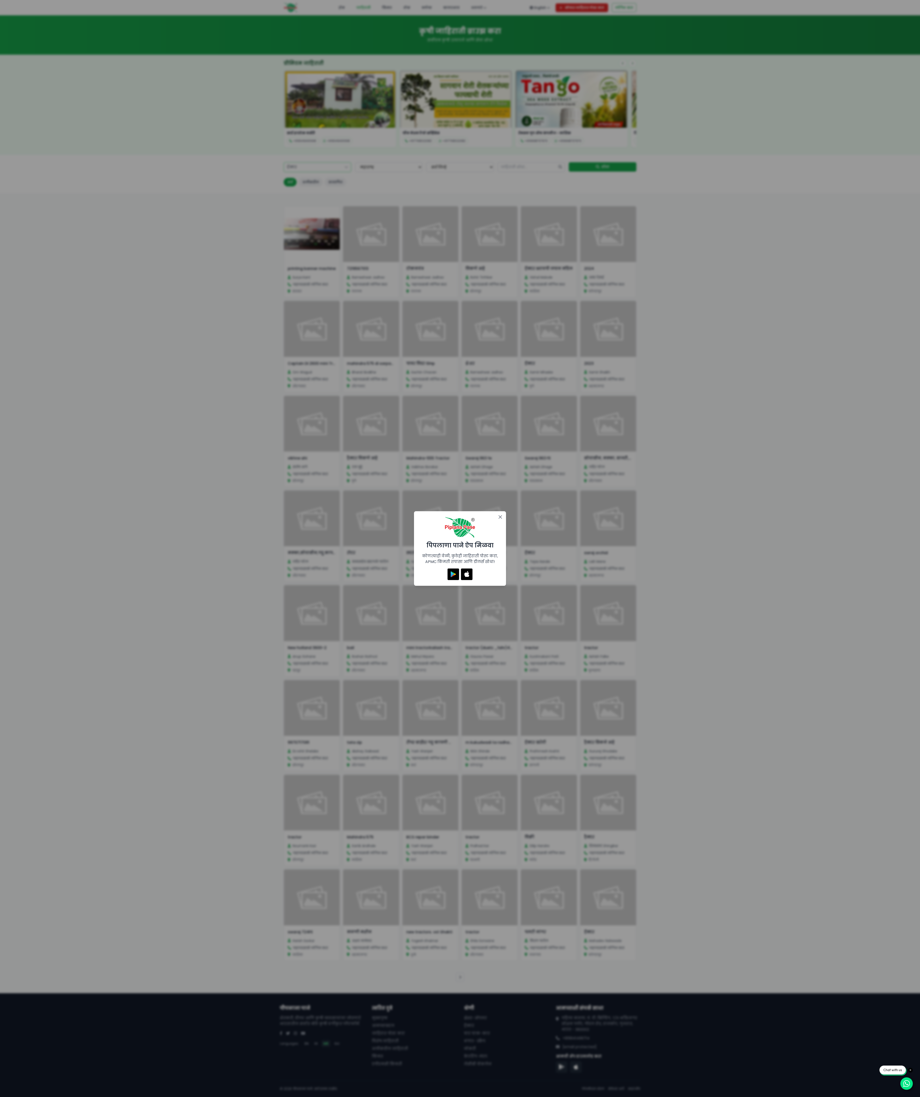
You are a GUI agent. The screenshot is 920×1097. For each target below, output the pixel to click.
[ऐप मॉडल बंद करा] (500, 517)
